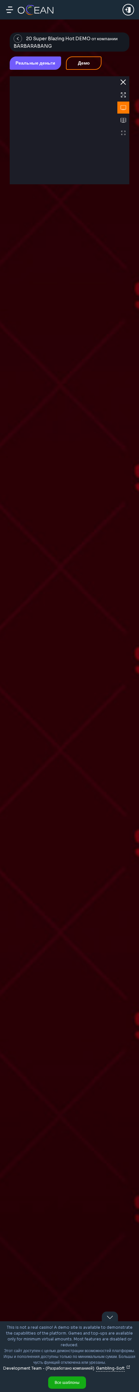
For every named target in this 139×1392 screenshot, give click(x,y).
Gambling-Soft (110, 1368)
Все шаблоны (67, 1382)
